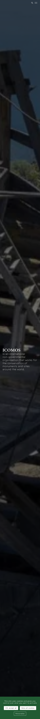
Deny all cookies (28, 708)
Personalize (20, 714)
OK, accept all (10, 708)
